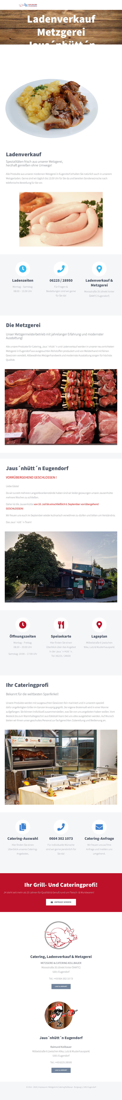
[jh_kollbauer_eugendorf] (27, 4)
